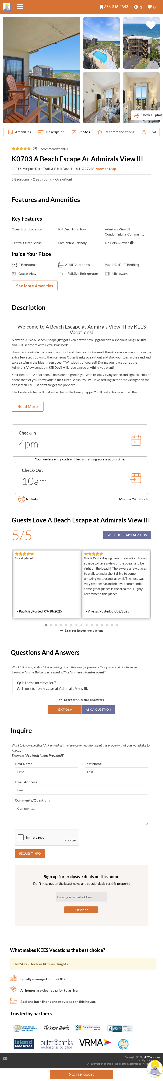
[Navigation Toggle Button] (20, 6)
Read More (28, 406)
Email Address (26, 782)
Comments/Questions (32, 800)
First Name (23, 764)
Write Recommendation (127, 535)
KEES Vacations (152, 1057)
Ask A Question (98, 709)
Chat (155, 1069)
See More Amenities (34, 285)
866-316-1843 (116, 6)
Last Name (93, 764)
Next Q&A (64, 709)
